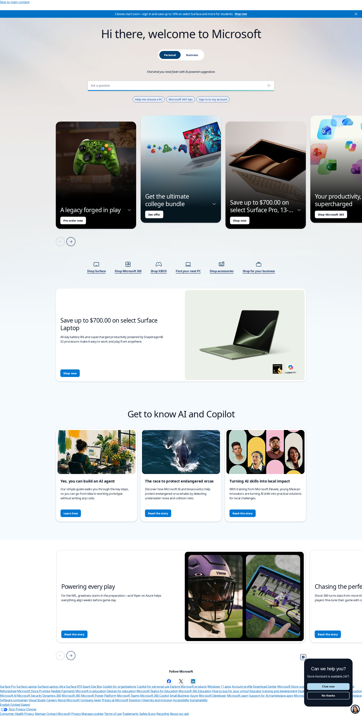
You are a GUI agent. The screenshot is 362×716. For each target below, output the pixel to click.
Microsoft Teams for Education (157, 691)
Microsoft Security (29, 696)
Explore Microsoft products (188, 686)
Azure (194, 696)
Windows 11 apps (219, 686)
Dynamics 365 (51, 696)
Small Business (179, 696)
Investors (135, 700)
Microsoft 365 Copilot (154, 696)
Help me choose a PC (148, 99)
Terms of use (113, 714)
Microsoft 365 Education (195, 691)
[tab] (170, 55)
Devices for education (121, 691)
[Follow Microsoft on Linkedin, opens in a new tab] (193, 681)
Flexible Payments (63, 691)
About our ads (179, 714)
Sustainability (198, 700)
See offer (154, 214)
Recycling (162, 714)
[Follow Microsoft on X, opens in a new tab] (181, 681)
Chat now (328, 686)
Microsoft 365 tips (181, 99)
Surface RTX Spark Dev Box (84, 686)
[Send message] (269, 85)
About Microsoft (69, 700)
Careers (51, 700)
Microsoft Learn (237, 696)
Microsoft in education (90, 691)
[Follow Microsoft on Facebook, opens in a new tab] (169, 681)
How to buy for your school (230, 691)
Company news (90, 700)
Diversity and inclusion (157, 700)
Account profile (242, 686)
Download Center (265, 686)
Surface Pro (8, 686)
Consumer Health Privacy (17, 714)
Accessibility (181, 700)
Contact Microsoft (58, 714)
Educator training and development (273, 691)
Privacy (76, 714)
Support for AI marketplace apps (271, 696)
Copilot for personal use (153, 686)
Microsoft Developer (212, 696)
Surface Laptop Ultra (51, 686)
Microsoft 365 (71, 696)
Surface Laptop (26, 686)
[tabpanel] (181, 230)
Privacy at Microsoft (115, 700)
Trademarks (130, 714)
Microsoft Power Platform (98, 696)
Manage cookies (92, 714)
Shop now (241, 14)
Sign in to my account (213, 99)
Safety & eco (147, 714)
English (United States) (15, 705)
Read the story (158, 513)
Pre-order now (73, 220)
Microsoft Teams (128, 696)
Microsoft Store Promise (33, 691)
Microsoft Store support (293, 686)
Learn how (71, 513)
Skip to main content (15, 2)
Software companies (14, 700)
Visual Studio (37, 700)
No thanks (328, 695)
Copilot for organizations (119, 686)
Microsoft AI (8, 696)
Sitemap (40, 714)
